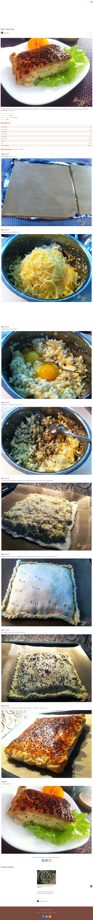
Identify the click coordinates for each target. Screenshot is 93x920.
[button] (43, 860)
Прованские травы (5, 145)
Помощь (55, 912)
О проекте (38, 912)
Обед (7, 119)
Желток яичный (4, 138)
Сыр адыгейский (4, 129)
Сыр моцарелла (4, 133)
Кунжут (2, 140)
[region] (46, 15)
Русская (11, 115)
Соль (2, 143)
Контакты (50, 912)
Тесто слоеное (14, 117)
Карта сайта (44, 912)
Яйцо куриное (4, 136)
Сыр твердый (4, 131)
